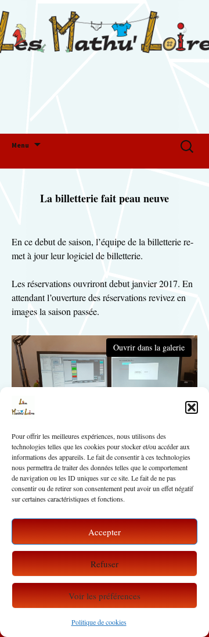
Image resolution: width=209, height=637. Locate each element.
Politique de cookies (99, 622)
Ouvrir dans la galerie (149, 347)
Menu (20, 145)
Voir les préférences (104, 596)
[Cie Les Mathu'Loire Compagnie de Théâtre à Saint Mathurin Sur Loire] (104, 67)
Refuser (104, 564)
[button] (191, 407)
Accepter (104, 532)
